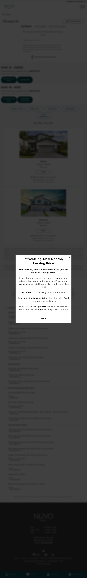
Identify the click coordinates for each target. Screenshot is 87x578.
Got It (43, 319)
